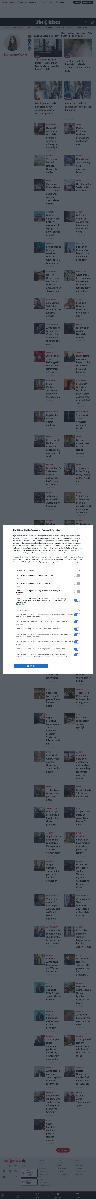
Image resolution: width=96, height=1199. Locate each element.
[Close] (88, 530)
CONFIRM (31, 666)
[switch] (77, 575)
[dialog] (48, 599)
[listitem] (48, 570)
